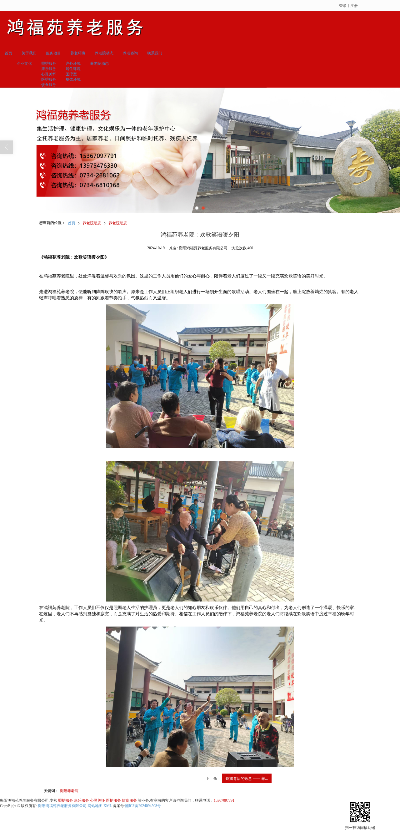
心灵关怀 (48, 74)
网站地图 (95, 806)
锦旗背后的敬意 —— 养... (247, 778)
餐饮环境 (73, 79)
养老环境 (77, 53)
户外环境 (73, 63)
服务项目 (53, 53)
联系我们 (154, 53)
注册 (354, 5)
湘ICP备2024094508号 (143, 806)
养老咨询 (130, 53)
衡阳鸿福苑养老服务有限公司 (62, 806)
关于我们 (29, 53)
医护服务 (48, 79)
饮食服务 (48, 85)
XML (107, 806)
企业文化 (24, 63)
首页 (8, 53)
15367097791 (224, 800)
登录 (343, 5)
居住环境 (73, 69)
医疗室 (71, 74)
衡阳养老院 (69, 790)
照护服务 (48, 63)
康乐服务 (48, 69)
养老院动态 (104, 53)
